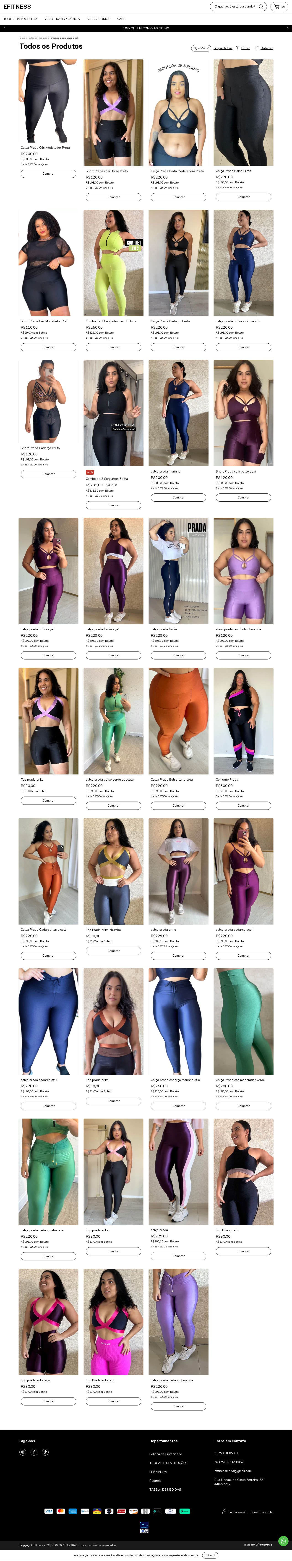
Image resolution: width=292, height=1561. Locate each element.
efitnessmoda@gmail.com (233, 1471)
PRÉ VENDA (158, 1472)
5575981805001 (226, 1453)
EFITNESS (17, 6)
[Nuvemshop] (258, 1545)
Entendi (210, 1555)
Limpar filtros (223, 48)
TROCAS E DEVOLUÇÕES (168, 1463)
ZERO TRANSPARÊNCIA (62, 19)
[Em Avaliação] (144, 1528)
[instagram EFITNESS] (22, 1452)
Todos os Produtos (37, 38)
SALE (121, 19)
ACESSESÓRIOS (98, 19)
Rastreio (155, 1481)
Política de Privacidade (165, 1454)
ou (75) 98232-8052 (228, 1462)
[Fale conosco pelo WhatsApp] (283, 1541)
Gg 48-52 (199, 48)
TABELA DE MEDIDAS (165, 1489)
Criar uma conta (262, 1512)
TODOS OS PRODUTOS (20, 19)
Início (22, 38)
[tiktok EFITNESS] (45, 1452)
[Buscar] (261, 7)
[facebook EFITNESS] (34, 1452)
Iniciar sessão (238, 1512)
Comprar (48, 173)
